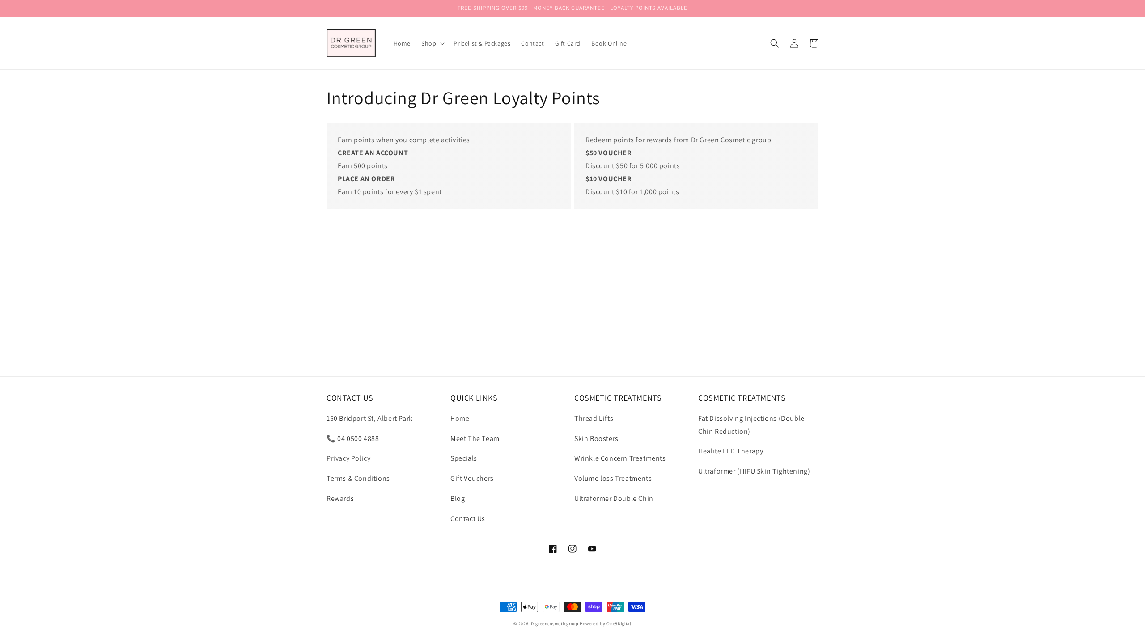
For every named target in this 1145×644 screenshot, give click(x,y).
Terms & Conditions (358, 478)
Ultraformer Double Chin (613, 498)
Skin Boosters (596, 438)
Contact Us (467, 518)
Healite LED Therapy (730, 451)
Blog (457, 498)
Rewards (340, 498)
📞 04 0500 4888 (353, 438)
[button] (432, 43)
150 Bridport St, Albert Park (370, 418)
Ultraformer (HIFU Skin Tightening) (754, 471)
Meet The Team (475, 438)
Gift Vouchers (472, 478)
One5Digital (619, 624)
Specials (463, 458)
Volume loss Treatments (613, 478)
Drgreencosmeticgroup (555, 624)
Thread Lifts (593, 418)
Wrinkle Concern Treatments (620, 458)
